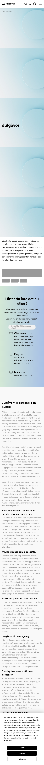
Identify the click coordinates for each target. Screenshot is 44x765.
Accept (22, 748)
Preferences (22, 759)
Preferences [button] (8, 740)
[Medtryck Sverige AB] (8, 4)
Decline (22, 753)
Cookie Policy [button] (27, 735)
